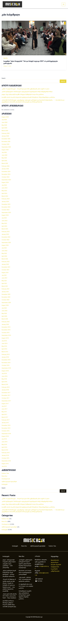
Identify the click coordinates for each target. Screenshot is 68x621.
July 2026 (4, 119)
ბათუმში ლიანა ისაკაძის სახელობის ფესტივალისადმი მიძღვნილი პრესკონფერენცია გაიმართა (28, 97)
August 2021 (5, 272)
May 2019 (4, 346)
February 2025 (5, 166)
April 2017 (4, 414)
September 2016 (6, 433)
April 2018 (4, 381)
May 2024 (4, 190)
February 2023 (5, 231)
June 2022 (4, 250)
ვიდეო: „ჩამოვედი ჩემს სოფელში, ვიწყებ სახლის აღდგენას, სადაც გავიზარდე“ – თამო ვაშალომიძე (9, 563)
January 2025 (5, 168)
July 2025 (4, 152)
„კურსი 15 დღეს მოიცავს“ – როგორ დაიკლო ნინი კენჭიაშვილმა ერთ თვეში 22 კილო (25, 89)
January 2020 (5, 324)
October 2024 (5, 177)
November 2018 (6, 362)
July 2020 (4, 308)
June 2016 (4, 441)
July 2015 (4, 466)
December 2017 (6, 392)
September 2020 (6, 302)
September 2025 (6, 147)
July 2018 (4, 373)
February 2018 (5, 387)
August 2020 (5, 305)
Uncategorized (6, 478)
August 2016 (5, 436)
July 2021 (4, 275)
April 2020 (4, 316)
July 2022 (4, 248)
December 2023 (6, 204)
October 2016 (5, 431)
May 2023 (4, 223)
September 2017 (6, 401)
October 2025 (5, 144)
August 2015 (5, 463)
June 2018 (4, 376)
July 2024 (4, 185)
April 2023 (4, 226)
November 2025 (6, 141)
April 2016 (4, 447)
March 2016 (5, 450)
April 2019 (4, 349)
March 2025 (5, 163)
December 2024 (6, 171)
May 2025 (4, 158)
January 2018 (5, 390)
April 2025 (4, 160)
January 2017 (5, 422)
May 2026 (4, 125)
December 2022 (6, 237)
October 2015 (5, 458)
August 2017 (5, 403)
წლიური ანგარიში (56, 564)
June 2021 (4, 278)
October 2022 (5, 239)
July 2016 (4, 439)
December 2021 (6, 267)
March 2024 (5, 196)
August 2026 (5, 117)
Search (3, 78)
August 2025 (5, 149)
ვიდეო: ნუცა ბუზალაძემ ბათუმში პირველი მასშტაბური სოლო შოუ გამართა (23, 94)
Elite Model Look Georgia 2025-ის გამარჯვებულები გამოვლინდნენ (25, 572)
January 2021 (5, 291)
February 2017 (5, 420)
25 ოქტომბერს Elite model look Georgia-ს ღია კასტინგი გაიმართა (26, 586)
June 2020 (4, 310)
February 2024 (5, 198)
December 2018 (6, 360)
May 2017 (4, 411)
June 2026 (4, 122)
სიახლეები (5, 484)
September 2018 (6, 368)
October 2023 (5, 209)
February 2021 (5, 289)
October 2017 (5, 398)
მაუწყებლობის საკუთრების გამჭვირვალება (55, 569)
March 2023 (5, 229)
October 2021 (5, 269)
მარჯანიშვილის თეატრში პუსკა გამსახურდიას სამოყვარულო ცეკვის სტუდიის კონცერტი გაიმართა (25, 595)
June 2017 (4, 409)
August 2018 (5, 370)
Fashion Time (5, 473)
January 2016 (5, 455)
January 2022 (5, 264)
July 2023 (4, 218)
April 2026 (4, 128)
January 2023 (5, 234)
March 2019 (5, 351)
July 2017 (4, 406)
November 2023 (6, 207)
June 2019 (4, 343)
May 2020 (4, 313)
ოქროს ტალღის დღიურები (9, 481)
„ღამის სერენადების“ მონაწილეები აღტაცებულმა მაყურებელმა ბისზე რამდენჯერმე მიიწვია (27, 91)
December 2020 (6, 294)
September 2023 (6, 212)
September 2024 (6, 179)
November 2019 (6, 329)
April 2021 (4, 283)
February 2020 (5, 321)
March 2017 (5, 417)
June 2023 (4, 220)
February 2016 (5, 452)
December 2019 (6, 327)
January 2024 (5, 201)
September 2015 (6, 461)
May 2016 (4, 444)
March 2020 (5, 319)
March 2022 (5, 259)
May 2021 (4, 280)
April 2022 (4, 256)
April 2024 (4, 193)
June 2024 (4, 188)
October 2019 (5, 332)
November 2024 (6, 174)
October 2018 (5, 365)
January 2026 (5, 136)
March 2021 (5, 286)
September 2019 (6, 335)
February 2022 (5, 261)
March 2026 (5, 130)
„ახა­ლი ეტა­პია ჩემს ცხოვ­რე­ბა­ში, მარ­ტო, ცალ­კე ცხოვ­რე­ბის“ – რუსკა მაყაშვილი (10, 596)
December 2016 (6, 425)
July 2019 (4, 340)
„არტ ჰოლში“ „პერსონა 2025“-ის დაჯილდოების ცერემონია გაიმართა (25, 579)
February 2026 (5, 133)
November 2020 (6, 297)
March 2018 (5, 384)
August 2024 (5, 182)
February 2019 (5, 354)
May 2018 (4, 379)
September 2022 (6, 242)
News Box (5, 58)
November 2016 (6, 428)
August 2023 (5, 215)
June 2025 (4, 155)
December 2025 (6, 138)
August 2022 (5, 245)
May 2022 (4, 253)
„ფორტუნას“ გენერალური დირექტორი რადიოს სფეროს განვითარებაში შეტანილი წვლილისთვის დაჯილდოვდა (25, 563)
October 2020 (5, 299)
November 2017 (6, 395)
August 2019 (5, 338)
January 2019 (5, 357)
